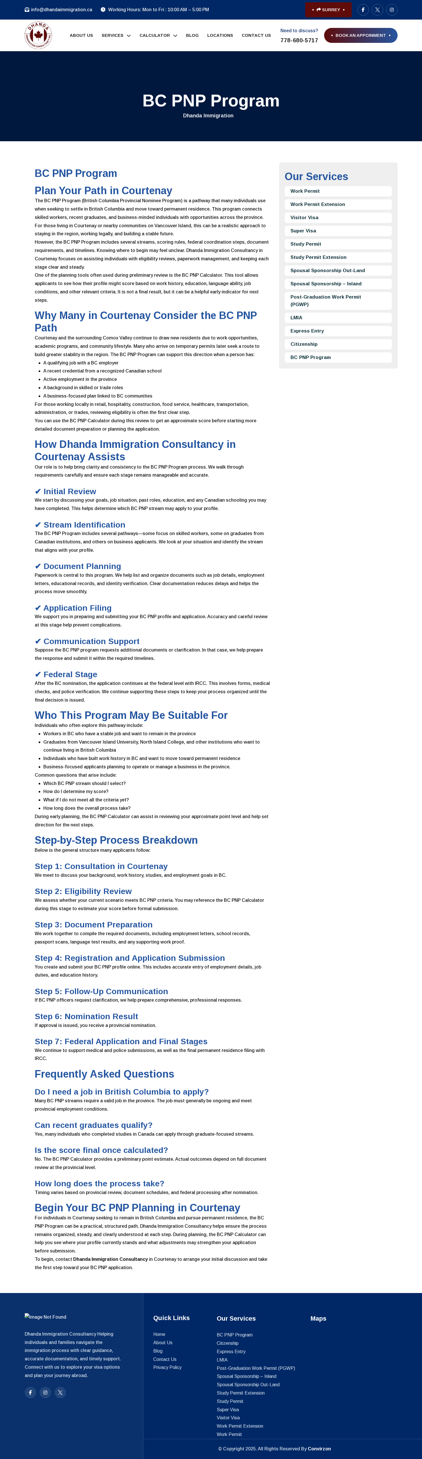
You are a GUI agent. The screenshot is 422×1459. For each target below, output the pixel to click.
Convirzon (319, 1448)
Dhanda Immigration (208, 116)
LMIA (296, 317)
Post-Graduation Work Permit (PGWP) (326, 300)
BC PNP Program (311, 357)
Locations (220, 35)
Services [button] (113, 35)
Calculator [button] (155, 35)
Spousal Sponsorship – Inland (326, 284)
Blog (192, 35)
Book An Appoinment (361, 35)
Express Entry (307, 331)
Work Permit (305, 191)
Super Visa (303, 231)
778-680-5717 (299, 40)
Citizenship (304, 344)
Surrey (330, 9)
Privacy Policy (167, 1367)
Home (159, 1334)
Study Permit (306, 244)
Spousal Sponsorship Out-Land (328, 270)
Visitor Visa (304, 217)
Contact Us (256, 35)
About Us (81, 35)
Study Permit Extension (318, 257)
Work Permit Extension (318, 204)
